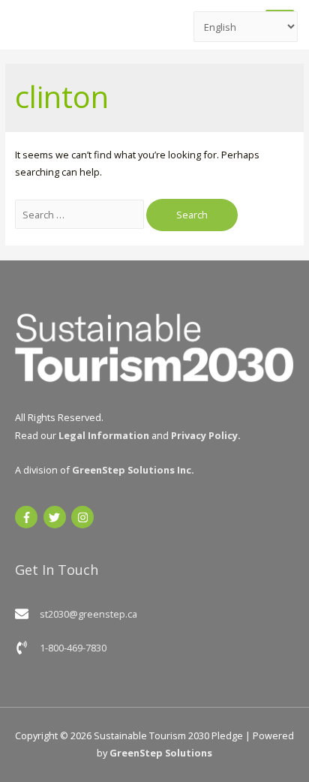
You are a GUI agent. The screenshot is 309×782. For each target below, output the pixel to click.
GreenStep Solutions (161, 752)
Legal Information (103, 435)
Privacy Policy (204, 435)
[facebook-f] (28, 517)
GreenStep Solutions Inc (131, 470)
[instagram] (84, 517)
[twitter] (57, 517)
